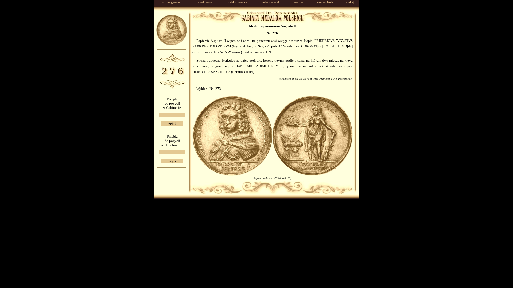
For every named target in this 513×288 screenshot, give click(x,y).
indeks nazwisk (237, 2)
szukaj (350, 2)
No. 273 (215, 89)
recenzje (298, 2)
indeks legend (270, 2)
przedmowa (204, 2)
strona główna (171, 2)
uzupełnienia (325, 2)
